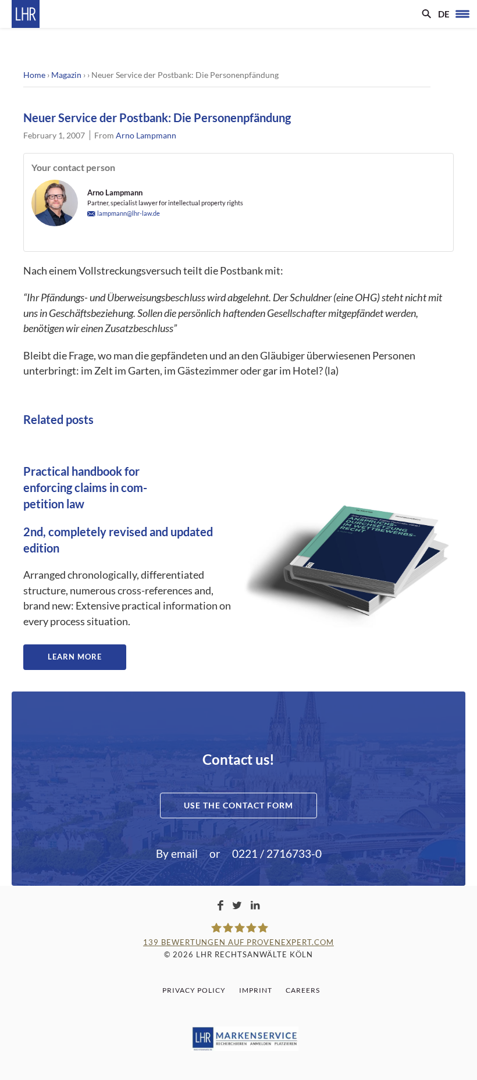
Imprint (255, 990)
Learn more (75, 656)
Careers (303, 990)
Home (34, 75)
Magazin (66, 75)
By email (177, 853)
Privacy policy (194, 990)
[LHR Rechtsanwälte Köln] (26, 14)
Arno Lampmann (146, 135)
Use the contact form (238, 805)
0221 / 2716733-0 (277, 853)
